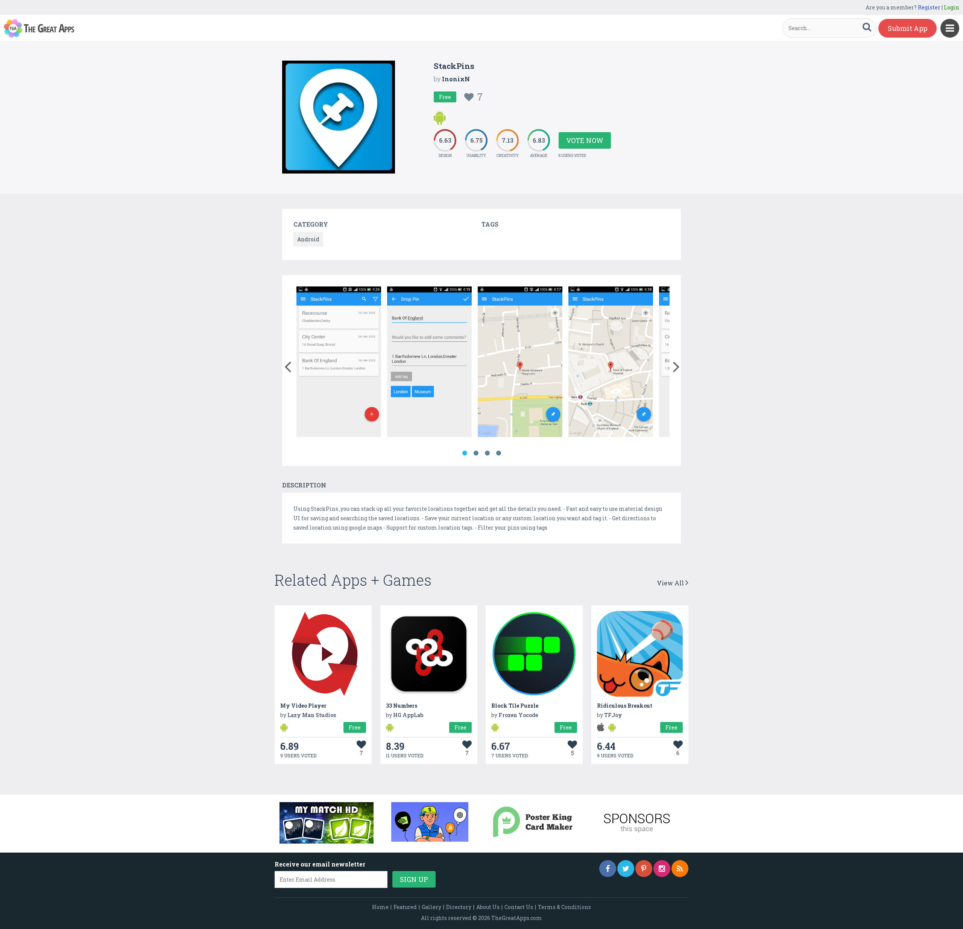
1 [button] (464, 453)
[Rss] (679, 868)
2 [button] (476, 453)
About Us (488, 907)
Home (380, 907)
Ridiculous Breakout (624, 705)
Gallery (431, 907)
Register (929, 7)
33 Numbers (401, 705)
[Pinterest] (643, 868)
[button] (287, 365)
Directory (458, 907)
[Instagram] (661, 868)
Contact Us (518, 907)
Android (308, 239)
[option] (338, 363)
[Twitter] (625, 868)
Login (951, 7)
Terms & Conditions (564, 907)
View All (671, 583)
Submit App (907, 28)
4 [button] (498, 453)
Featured (405, 907)
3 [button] (487, 453)
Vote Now (584, 140)
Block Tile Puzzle (514, 705)
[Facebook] (607, 868)
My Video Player (303, 705)
